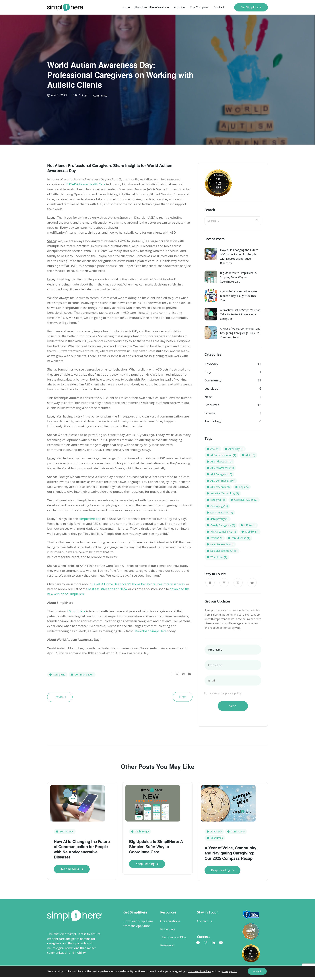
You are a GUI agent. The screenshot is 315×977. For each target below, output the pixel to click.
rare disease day (222, 544)
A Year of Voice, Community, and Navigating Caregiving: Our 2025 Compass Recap (231, 853)
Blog (208, 372)
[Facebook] (198, 942)
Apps (244, 487)
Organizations (170, 921)
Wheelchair (218, 557)
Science (210, 413)
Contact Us (204, 921)
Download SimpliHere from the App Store (138, 923)
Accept (257, 971)
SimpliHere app (90, 519)
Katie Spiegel (80, 95)
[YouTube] (221, 942)
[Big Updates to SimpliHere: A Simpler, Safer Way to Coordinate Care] (152, 803)
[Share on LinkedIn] (189, 674)
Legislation (212, 388)
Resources (212, 405)
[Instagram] (205, 942)
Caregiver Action (245, 499)
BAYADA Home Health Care (85, 184)
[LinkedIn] (213, 942)
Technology (213, 421)
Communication (84, 674)
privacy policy (229, 971)
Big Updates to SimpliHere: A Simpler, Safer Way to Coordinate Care (156, 846)
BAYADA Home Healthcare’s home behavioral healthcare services (138, 584)
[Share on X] (177, 674)
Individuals (167, 929)
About (178, 7)
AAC (214, 448)
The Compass (199, 7)
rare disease (241, 538)
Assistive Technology (224, 493)
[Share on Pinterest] (183, 674)
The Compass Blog (173, 937)
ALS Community (222, 480)
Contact (219, 7)
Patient (216, 538)
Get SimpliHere (251, 7)
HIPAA (250, 525)
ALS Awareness (222, 468)
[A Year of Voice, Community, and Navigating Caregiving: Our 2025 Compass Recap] (228, 803)
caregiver (217, 499)
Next (182, 697)
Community (100, 95)
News (208, 397)
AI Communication (223, 455)
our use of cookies (199, 971)
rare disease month (223, 550)
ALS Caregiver (221, 474)
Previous (60, 697)
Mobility (251, 531)
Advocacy (211, 364)
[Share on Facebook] (171, 674)
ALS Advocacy (221, 461)
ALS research (220, 487)
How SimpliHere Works (150, 7)
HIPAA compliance (223, 531)
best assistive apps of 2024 (107, 589)
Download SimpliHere (151, 631)
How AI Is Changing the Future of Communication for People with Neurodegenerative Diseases (82, 849)
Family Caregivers (222, 525)
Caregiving (59, 674)
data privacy (219, 519)
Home (126, 7)
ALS (250, 455)
